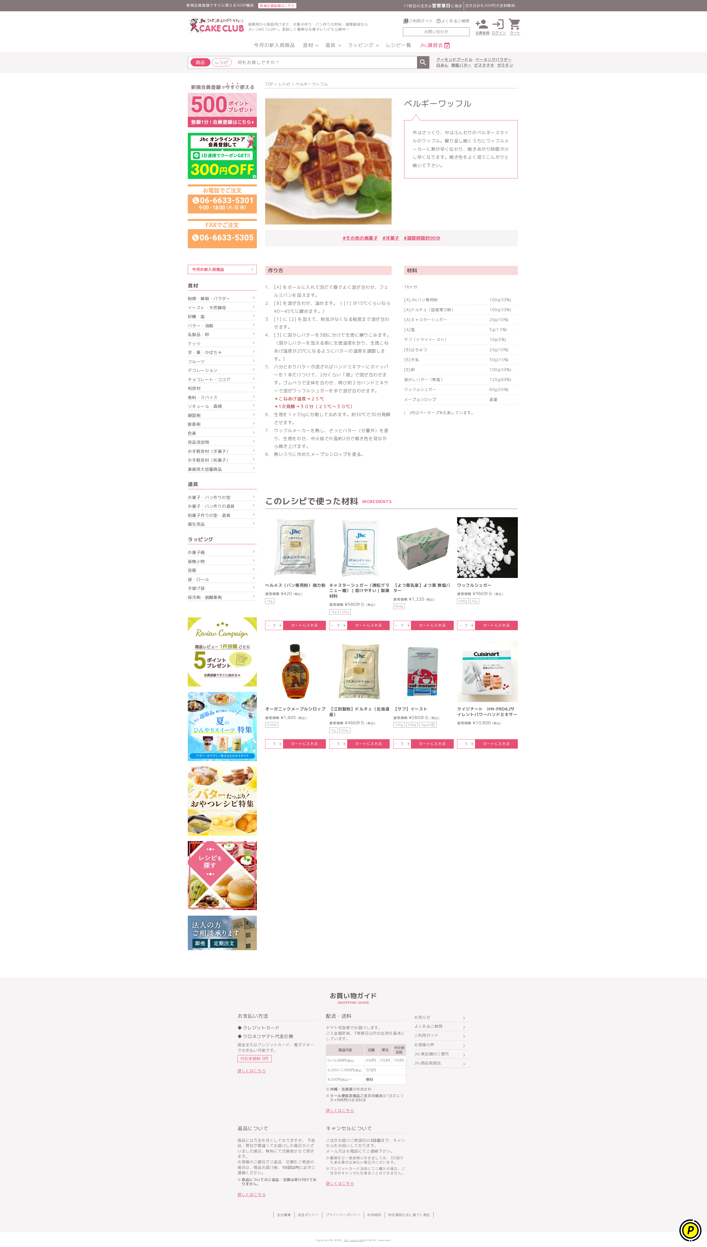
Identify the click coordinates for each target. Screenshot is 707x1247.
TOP (269, 84)
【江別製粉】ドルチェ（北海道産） (359, 711)
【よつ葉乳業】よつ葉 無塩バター (421, 588)
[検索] (423, 62)
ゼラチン (505, 65)
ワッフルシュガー (474, 585)
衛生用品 (196, 524)
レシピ (284, 84)
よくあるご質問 (455, 20)
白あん (442, 65)
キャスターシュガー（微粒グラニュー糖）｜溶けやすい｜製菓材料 (359, 591)
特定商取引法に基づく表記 (409, 1214)
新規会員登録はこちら (277, 5)
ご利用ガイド (421, 20)
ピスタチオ (484, 65)
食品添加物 (198, 442)
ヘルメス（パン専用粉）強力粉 (295, 585)
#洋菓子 (390, 238)
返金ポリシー (308, 1214)
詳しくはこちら (252, 1070)
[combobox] (308, 62)
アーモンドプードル (454, 59)
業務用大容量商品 (205, 469)
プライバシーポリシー (343, 1214)
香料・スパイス (203, 397)
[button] (310, 45)
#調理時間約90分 (422, 238)
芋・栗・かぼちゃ (205, 352)
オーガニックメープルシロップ (295, 709)
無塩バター (461, 65)
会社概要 (284, 1214)
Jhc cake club (354, 1240)
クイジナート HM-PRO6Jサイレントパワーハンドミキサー (487, 711)
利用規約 (374, 1214)
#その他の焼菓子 (360, 238)
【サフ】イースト (410, 709)
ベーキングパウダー (493, 59)
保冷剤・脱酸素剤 (205, 597)
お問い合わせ (436, 31)
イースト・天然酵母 (207, 308)
